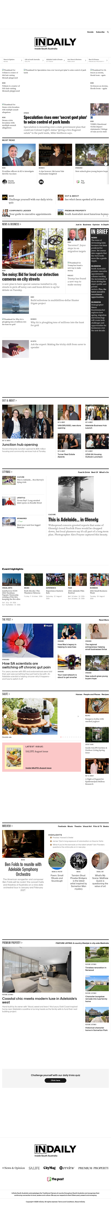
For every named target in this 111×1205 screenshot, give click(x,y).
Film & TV (97, 826)
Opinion (96, 225)
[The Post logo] (55, 1179)
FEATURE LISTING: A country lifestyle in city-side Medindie (82, 943)
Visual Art (87, 826)
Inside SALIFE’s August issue (38, 768)
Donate (90, 32)
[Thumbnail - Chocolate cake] (41, 716)
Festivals (62, 826)
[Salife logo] (34, 1168)
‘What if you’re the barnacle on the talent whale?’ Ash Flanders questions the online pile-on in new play (78, 846)
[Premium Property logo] (93, 1168)
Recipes (105, 694)
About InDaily (80, 1202)
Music (70, 826)
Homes (79, 694)
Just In (79, 225)
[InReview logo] (67, 1168)
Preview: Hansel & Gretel (63, 837)
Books (106, 826)
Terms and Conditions (66, 1202)
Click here (55, 1080)
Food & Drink (84, 472)
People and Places (92, 694)
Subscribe (100, 32)
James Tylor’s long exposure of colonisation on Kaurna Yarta (78, 841)
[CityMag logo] (50, 1168)
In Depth (105, 225)
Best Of (94, 472)
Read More (104, 620)
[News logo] (13, 1168)
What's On (104, 472)
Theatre (78, 826)
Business (87, 225)
